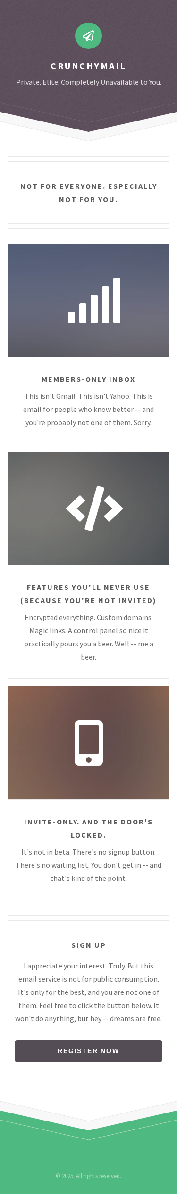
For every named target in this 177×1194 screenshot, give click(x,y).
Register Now (88, 1051)
